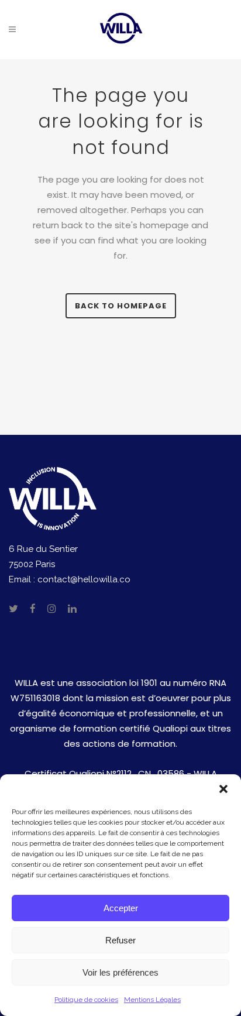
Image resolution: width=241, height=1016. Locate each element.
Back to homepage (121, 305)
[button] (223, 789)
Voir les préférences (120, 972)
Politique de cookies (86, 1000)
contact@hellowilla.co (83, 579)
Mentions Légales (152, 1000)
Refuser (120, 940)
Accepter (121, 908)
